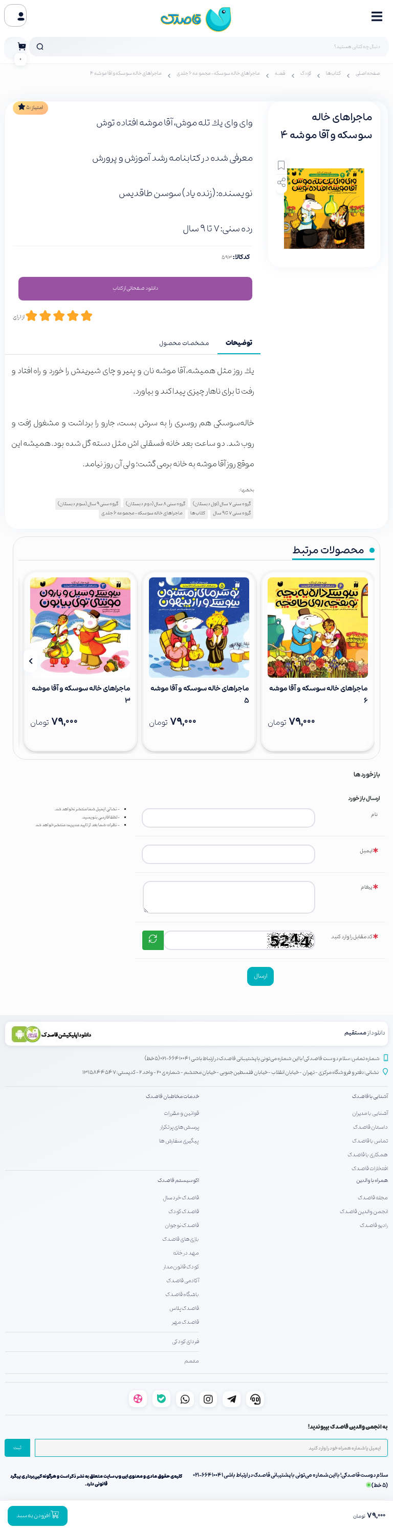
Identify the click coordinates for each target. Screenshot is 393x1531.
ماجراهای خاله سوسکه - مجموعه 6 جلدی (218, 73)
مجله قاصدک (373, 1198)
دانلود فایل (135, 288)
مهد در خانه (186, 1253)
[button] (362, 661)
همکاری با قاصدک (367, 1155)
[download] (100, 1034)
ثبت (17, 1448)
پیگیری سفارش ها (179, 1141)
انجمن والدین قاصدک (364, 1211)
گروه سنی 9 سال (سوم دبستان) (88, 504)
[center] (40, 46)
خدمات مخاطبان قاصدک (172, 1097)
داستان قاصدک (370, 1127)
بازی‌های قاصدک (180, 1239)
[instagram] (208, 1399)
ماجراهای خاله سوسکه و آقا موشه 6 (318, 695)
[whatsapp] (185, 1399)
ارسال (260, 976)
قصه (280, 73)
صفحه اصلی (368, 73)
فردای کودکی (185, 1342)
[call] (255, 1399)
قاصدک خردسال (181, 1198)
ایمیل (366, 851)
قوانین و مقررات (181, 1113)
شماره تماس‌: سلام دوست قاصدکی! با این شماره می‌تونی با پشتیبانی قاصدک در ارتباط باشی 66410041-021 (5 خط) (262, 1059)
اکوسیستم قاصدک (178, 1180)
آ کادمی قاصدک (182, 1281)
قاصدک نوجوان (182, 1225)
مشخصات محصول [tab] (184, 343)
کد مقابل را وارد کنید (352, 937)
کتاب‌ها (333, 73)
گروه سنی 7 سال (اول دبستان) (222, 504)
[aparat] (138, 1398)
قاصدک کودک (183, 1211)
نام (374, 814)
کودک (305, 73)
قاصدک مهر (185, 1322)
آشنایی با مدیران (370, 1113)
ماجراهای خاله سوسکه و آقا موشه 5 (199, 695)
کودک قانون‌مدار (181, 1267)
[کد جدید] (153, 940)
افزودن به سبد (33, 1516)
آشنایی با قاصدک (370, 1097)
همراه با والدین (372, 1180)
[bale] (161, 1398)
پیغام (367, 887)
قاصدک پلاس (184, 1308)
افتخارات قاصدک (370, 1169)
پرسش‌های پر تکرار (179, 1127)
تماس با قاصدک (370, 1141)
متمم (191, 1361)
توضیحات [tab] (239, 343)
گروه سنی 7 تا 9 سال (232, 513)
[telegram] (232, 1399)
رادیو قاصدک (374, 1225)
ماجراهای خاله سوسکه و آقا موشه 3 (81, 695)
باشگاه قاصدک (182, 1294)
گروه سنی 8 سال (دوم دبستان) (155, 504)
